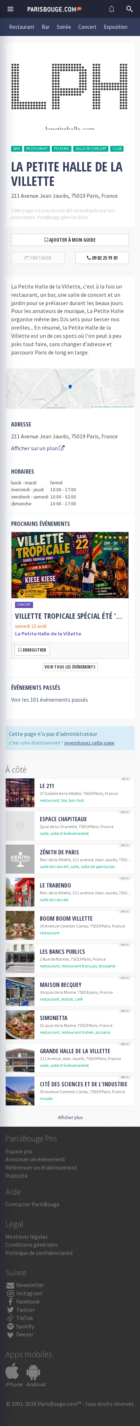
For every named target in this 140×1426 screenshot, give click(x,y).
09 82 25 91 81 (104, 257)
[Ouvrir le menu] (10, 9)
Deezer (24, 1334)
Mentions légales (26, 1236)
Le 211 (47, 786)
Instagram (28, 1293)
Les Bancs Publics (62, 952)
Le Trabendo (55, 885)
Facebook (27, 1301)
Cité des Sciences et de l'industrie (83, 1084)
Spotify (24, 1326)
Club (117, 148)
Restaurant (21, 26)
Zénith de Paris (59, 852)
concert (24, 604)
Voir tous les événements (70, 667)
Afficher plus (70, 1117)
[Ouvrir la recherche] (129, 9)
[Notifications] (111, 9)
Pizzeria (61, 148)
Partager (40, 257)
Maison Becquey (60, 985)
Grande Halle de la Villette (75, 1051)
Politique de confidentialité (39, 1252)
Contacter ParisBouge (32, 1204)
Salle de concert (90, 148)
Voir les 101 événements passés (49, 699)
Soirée (64, 26)
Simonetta (53, 1018)
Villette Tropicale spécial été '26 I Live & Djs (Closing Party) (70, 616)
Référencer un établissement (41, 1167)
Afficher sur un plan (35, 448)
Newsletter (29, 1284)
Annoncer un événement (35, 1159)
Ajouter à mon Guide (71, 239)
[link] (70, 595)
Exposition (115, 26)
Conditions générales (31, 1244)
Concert (87, 26)
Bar (46, 26)
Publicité (16, 1175)
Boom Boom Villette (66, 918)
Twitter (25, 1309)
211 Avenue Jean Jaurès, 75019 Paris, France (64, 436)
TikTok (24, 1318)
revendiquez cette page (89, 743)
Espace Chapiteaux (63, 819)
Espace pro (18, 1151)
